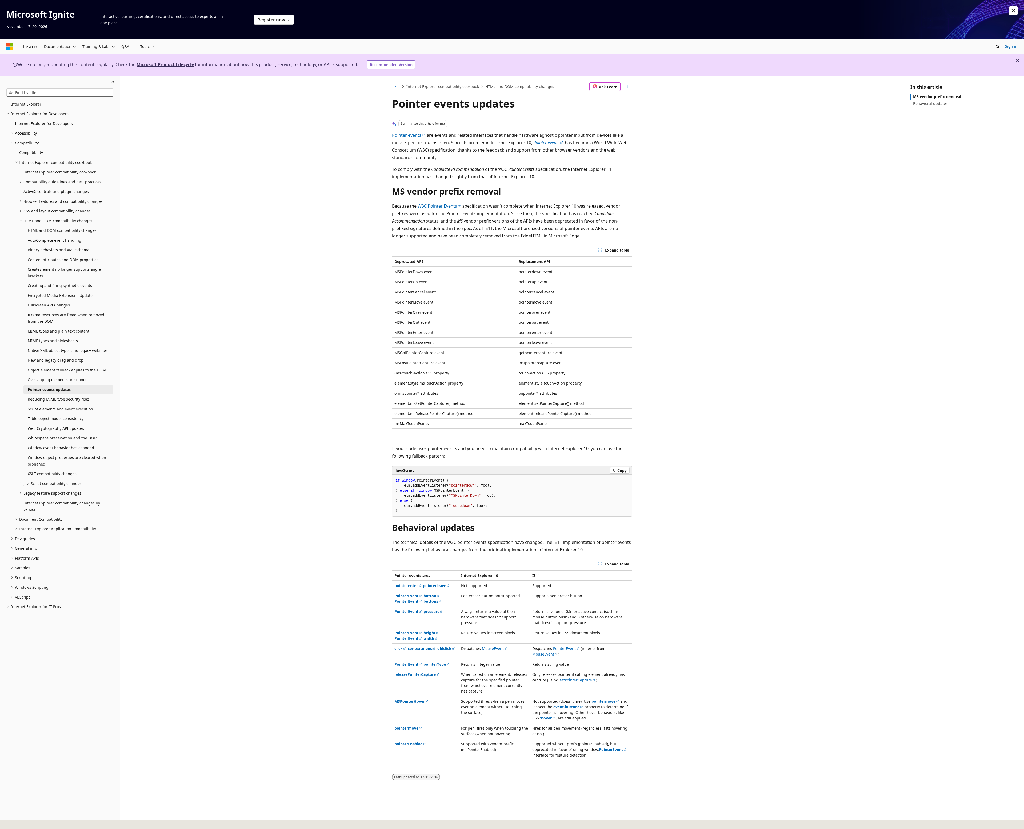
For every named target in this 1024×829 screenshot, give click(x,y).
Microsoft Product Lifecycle (165, 64)
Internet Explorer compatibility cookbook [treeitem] (59, 172)
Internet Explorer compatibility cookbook (442, 86)
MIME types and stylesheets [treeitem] (53, 340)
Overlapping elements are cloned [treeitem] (58, 379)
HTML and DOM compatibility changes (519, 86)
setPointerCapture (575, 679)
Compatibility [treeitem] (31, 152)
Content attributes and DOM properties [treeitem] (63, 259)
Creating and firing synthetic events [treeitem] (60, 285)
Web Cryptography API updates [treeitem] (56, 428)
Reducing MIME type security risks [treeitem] (59, 399)
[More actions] (627, 86)
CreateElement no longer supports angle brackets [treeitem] (64, 272)
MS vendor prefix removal (937, 96)
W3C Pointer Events (437, 206)
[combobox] (59, 92)
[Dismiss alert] (1013, 10)
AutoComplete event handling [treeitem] (54, 240)
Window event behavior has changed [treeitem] (61, 447)
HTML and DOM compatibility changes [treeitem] (62, 230)
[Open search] (997, 46)
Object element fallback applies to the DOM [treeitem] (67, 370)
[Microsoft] (9, 46)
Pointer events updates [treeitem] (49, 389)
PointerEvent (564, 648)
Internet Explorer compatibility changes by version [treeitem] (61, 506)
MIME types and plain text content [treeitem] (58, 331)
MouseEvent (493, 648)
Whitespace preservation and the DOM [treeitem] (62, 437)
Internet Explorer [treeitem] (26, 104)
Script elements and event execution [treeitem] (60, 408)
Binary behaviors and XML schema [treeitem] (58, 249)
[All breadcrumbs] (396, 86)
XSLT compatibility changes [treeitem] (52, 473)
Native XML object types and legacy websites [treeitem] (68, 350)
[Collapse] (113, 82)
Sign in (1011, 46)
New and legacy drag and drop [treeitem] (55, 360)
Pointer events (406, 135)
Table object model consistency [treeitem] (55, 418)
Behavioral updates (930, 103)
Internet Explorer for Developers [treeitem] (44, 123)
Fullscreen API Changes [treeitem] (49, 305)
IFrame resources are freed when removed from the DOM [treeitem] (66, 318)
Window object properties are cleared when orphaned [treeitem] (67, 461)
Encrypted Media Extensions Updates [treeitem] (61, 295)
